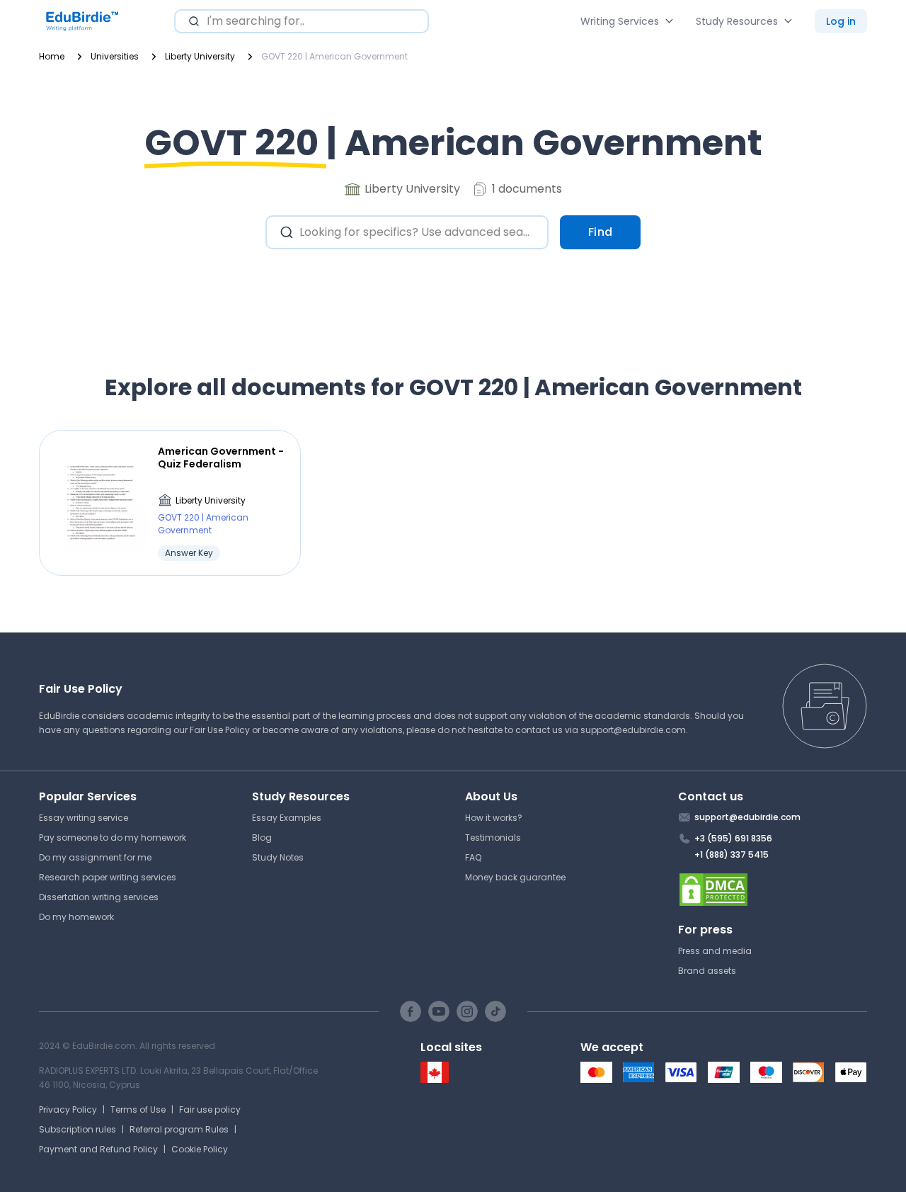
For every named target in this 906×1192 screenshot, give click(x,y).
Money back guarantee (515, 877)
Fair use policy (210, 1109)
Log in (841, 21)
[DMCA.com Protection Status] (773, 889)
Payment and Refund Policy (98, 1149)
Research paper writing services (107, 877)
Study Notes (278, 857)
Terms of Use (138, 1109)
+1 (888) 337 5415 (731, 854)
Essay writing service (83, 818)
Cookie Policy (199, 1149)
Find (600, 232)
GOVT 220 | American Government (203, 523)
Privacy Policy (68, 1109)
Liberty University (211, 500)
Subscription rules (77, 1129)
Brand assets (707, 971)
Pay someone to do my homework (112, 837)
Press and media (715, 951)
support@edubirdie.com (633, 730)
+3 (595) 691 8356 (733, 838)
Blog (262, 837)
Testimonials (493, 837)
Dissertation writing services (99, 897)
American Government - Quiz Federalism (221, 457)
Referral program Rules (179, 1129)
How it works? (493, 818)
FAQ (473, 857)
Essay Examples (286, 818)
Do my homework (76, 917)
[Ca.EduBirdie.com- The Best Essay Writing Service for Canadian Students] (434, 1080)
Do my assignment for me (95, 857)
